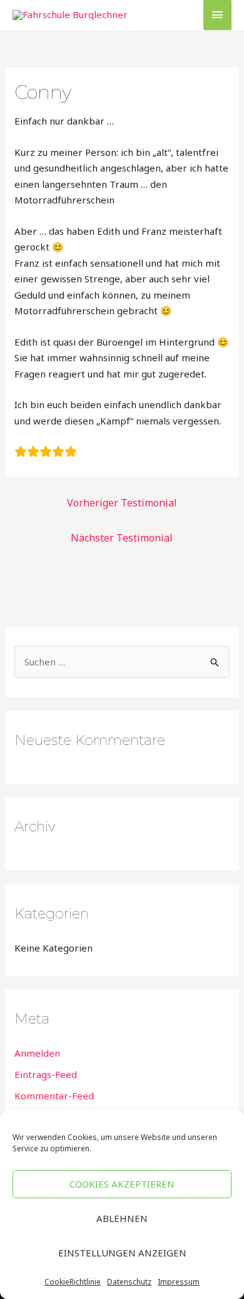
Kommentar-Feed (54, 1095)
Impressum (179, 1281)
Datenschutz (129, 1281)
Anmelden (37, 1053)
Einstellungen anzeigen (122, 1252)
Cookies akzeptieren (122, 1184)
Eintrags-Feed (45, 1074)
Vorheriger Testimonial (122, 503)
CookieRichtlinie (72, 1281)
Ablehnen (122, 1218)
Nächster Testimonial (122, 538)
